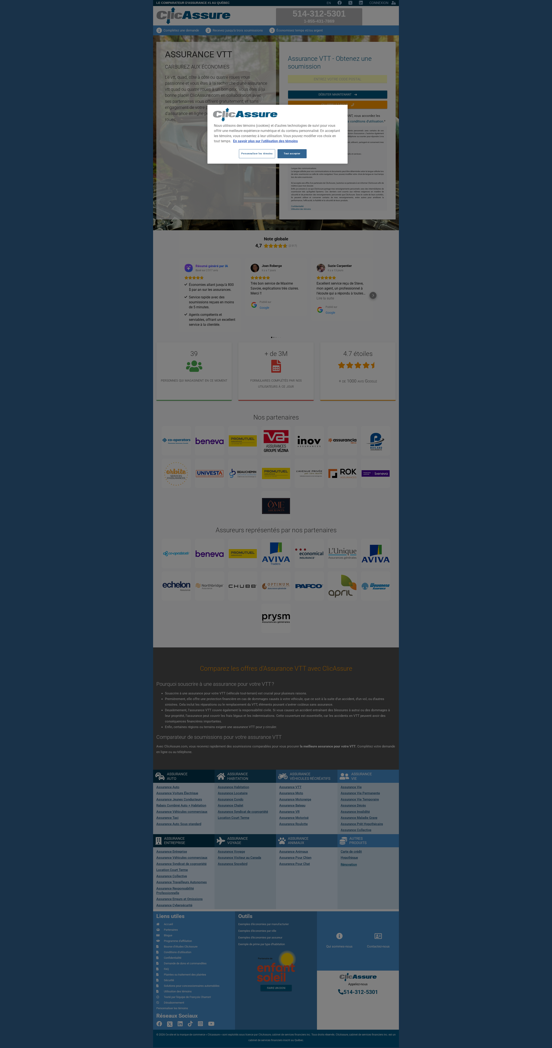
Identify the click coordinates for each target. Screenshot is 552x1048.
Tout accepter (292, 153)
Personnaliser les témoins (257, 153)
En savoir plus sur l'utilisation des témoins (265, 141)
